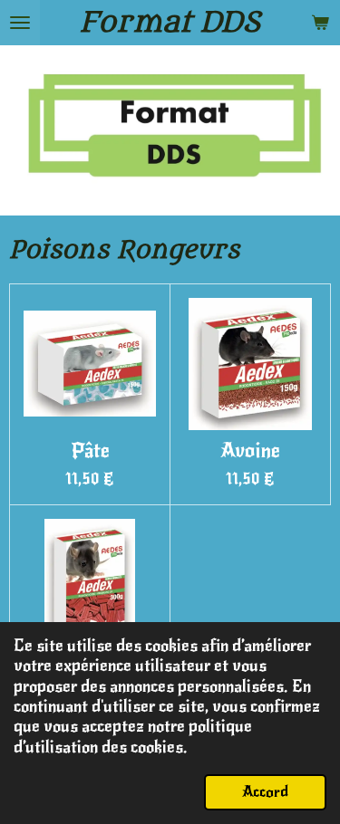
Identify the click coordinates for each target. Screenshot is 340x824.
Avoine (250, 451)
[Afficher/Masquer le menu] (20, 22)
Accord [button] (265, 791)
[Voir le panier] (320, 22)
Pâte (90, 451)
